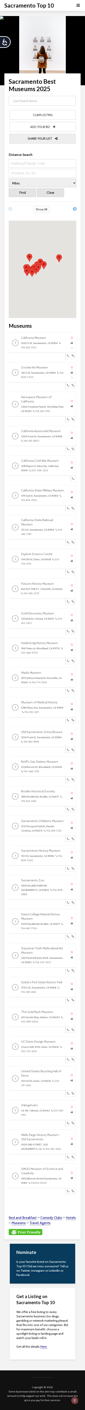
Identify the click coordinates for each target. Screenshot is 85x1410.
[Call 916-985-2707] (68, 601)
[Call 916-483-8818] (68, 749)
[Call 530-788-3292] (73, 478)
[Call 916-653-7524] (68, 355)
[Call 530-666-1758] (68, 779)
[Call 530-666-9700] (68, 660)
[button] (29, 257)
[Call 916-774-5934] (68, 690)
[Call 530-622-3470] (68, 631)
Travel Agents (40, 1223)
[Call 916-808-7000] (68, 385)
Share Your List (40, 139)
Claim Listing (43, 115)
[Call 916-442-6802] (68, 449)
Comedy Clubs (51, 1218)
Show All (41, 209)
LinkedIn (54, 1271)
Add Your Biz (40, 127)
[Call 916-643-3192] (68, 419)
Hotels (71, 1218)
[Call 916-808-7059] (68, 868)
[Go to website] (72, 355)
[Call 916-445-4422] (68, 1000)
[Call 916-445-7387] (68, 542)
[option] (43, 210)
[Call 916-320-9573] (68, 970)
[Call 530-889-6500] (68, 1029)
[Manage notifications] (74, 1400)
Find (22, 193)
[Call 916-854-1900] (68, 508)
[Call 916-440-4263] (68, 1157)
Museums (19, 1223)
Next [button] (75, 209)
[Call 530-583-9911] (68, 1123)
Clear (50, 193)
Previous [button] (10, 209)
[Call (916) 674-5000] (68, 1191)
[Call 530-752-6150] (68, 1059)
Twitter (25, 1271)
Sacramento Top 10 (29, 5)
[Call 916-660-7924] (68, 936)
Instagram (38, 1271)
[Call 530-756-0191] (68, 571)
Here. (43, 1347)
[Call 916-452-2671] (68, 720)
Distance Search (20, 155)
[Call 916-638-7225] (68, 838)
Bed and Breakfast (23, 1218)
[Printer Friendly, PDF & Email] (25, 1232)
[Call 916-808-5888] (68, 902)
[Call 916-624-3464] (68, 809)
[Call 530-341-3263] (68, 1093)
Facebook (22, 1275)
